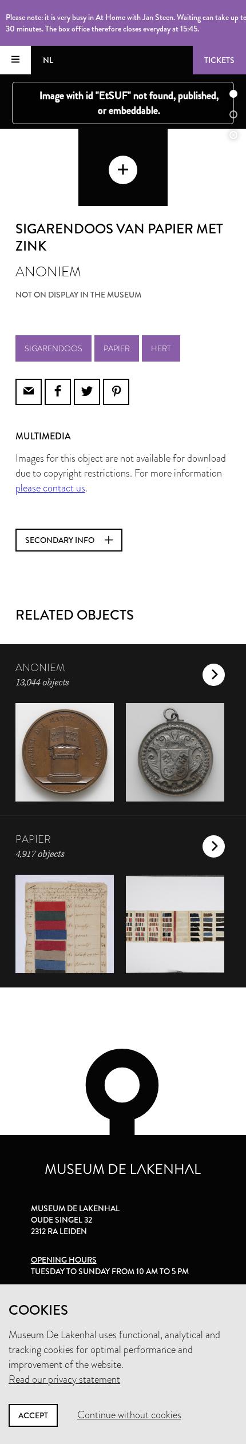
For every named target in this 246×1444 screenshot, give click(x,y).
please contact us (50, 488)
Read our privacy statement (64, 1379)
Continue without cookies (129, 1414)
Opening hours (64, 1260)
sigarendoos (53, 348)
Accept (33, 1415)
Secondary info (60, 540)
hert (161, 348)
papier (117, 348)
